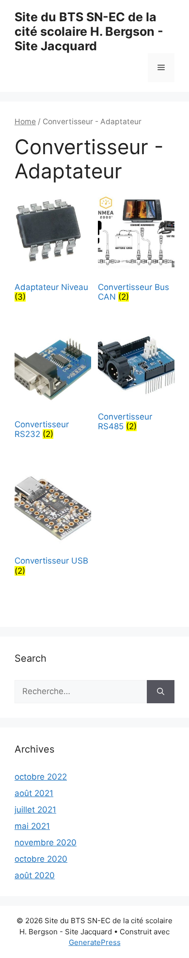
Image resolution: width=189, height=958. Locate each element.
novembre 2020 (46, 842)
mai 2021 (32, 826)
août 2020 (35, 875)
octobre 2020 (41, 859)
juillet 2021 (35, 809)
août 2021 (34, 793)
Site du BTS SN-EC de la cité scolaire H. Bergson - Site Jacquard (89, 31)
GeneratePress (95, 942)
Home (25, 121)
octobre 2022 (41, 777)
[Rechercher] (160, 691)
